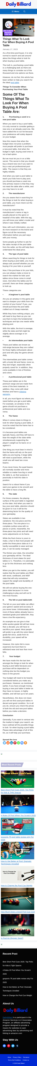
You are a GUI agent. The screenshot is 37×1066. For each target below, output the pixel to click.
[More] (25, 742)
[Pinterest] (15, 742)
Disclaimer (26, 1057)
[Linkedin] (11, 742)
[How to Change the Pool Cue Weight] (17, 875)
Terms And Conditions (14, 1060)
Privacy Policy (17, 1057)
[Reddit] (8, 742)
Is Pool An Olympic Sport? (12, 938)
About (9, 1057)
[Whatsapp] (18, 742)
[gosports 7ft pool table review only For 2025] (17, 827)
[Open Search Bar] (24, 11)
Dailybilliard (8, 1017)
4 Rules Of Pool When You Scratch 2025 (18, 815)
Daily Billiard (20, 1063)
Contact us (26, 1060)
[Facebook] (22, 742)
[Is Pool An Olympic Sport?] (17, 925)
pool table (15, 82)
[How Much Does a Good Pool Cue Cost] (17, 899)
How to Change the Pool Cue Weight (16, 885)
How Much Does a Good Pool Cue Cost (18, 912)
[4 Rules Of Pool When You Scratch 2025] (17, 804)
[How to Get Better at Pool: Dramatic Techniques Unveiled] (17, 851)
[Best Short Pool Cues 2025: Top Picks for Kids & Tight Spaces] (17, 780)
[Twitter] (4, 742)
